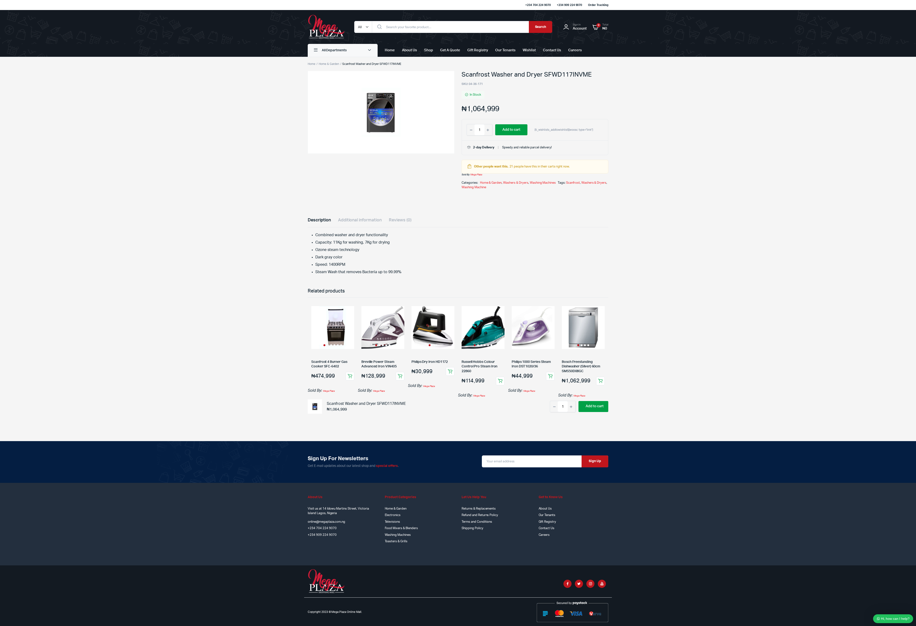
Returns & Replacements (479, 508)
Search (540, 27)
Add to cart (350, 376)
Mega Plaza (476, 174)
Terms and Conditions (477, 521)
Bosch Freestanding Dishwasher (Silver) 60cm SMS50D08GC (581, 366)
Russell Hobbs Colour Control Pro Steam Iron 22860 (479, 366)
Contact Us (552, 50)
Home (390, 50)
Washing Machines (543, 182)
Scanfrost (573, 182)
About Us (409, 50)
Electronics (393, 515)
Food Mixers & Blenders (401, 528)
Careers (575, 50)
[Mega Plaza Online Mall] (326, 27)
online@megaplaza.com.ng (326, 521)
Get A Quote (450, 50)
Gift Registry (477, 50)
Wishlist (529, 50)
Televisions (392, 521)
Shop (428, 50)
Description (319, 220)
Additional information (360, 220)
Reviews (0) (400, 220)
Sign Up (595, 461)
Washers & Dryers (515, 182)
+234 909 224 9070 (569, 5)
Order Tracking (598, 5)
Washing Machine (474, 187)
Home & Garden (329, 64)
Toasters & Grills (396, 541)
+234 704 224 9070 (538, 5)
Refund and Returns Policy (480, 515)
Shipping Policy (472, 528)
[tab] (319, 220)
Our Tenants (505, 50)
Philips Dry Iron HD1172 (429, 362)
